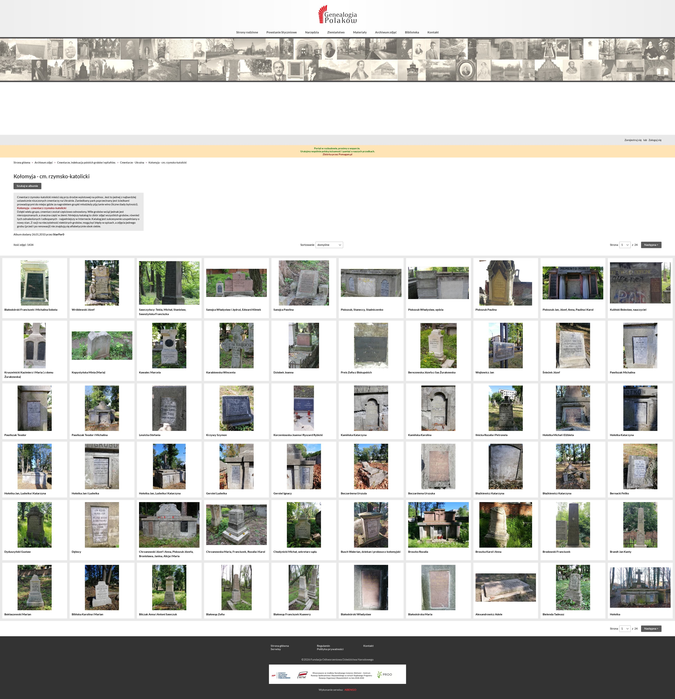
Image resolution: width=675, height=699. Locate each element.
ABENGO (350, 689)
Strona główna (22, 162)
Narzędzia (312, 32)
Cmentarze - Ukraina (132, 162)
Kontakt (433, 32)
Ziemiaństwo (336, 32)
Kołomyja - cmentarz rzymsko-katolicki (41, 208)
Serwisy (276, 649)
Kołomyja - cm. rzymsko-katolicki (168, 162)
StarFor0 (58, 234)
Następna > (651, 244)
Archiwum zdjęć (386, 32)
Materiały (360, 32)
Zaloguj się (655, 140)
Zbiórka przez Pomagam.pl (337, 154)
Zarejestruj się (633, 140)
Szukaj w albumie (27, 185)
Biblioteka (412, 32)
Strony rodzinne (247, 32)
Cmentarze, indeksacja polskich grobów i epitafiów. (86, 162)
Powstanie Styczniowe (281, 32)
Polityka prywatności (330, 649)
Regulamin (323, 645)
